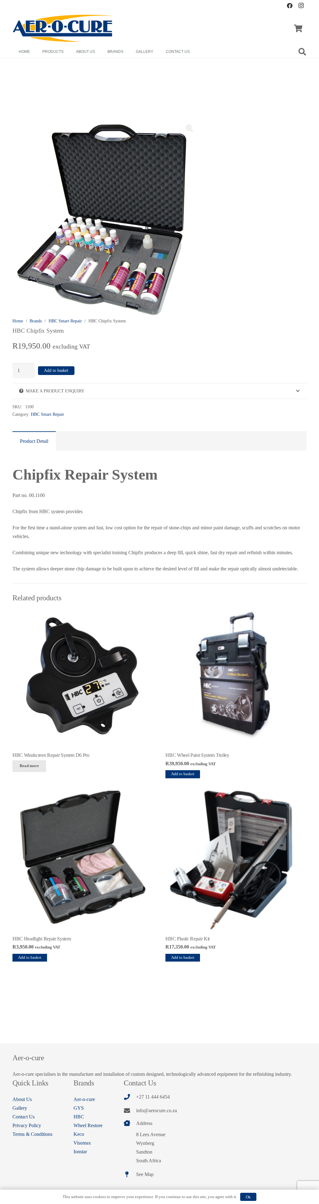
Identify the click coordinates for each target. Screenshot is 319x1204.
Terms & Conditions (32, 1134)
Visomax (82, 1142)
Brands (36, 320)
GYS (79, 1108)
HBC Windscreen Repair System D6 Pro (50, 755)
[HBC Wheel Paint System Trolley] (236, 677)
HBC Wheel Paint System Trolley (197, 755)
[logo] (62, 28)
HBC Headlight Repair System (41, 938)
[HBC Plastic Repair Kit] (236, 861)
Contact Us (23, 1116)
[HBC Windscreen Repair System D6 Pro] (83, 677)
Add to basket (56, 370)
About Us (22, 1099)
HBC (79, 1116)
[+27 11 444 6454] (130, 1097)
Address (144, 1123)
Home (17, 320)
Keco (79, 1134)
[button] (302, 51)
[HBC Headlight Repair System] (83, 861)
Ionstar (80, 1151)
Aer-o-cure (84, 1099)
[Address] (130, 1123)
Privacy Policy (26, 1125)
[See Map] (130, 1174)
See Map (145, 1174)
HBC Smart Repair (65, 320)
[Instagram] (301, 5)
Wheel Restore (88, 1125)
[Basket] (298, 28)
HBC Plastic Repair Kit (187, 938)
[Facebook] (289, 5)
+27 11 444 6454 (153, 1096)
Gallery (19, 1108)
